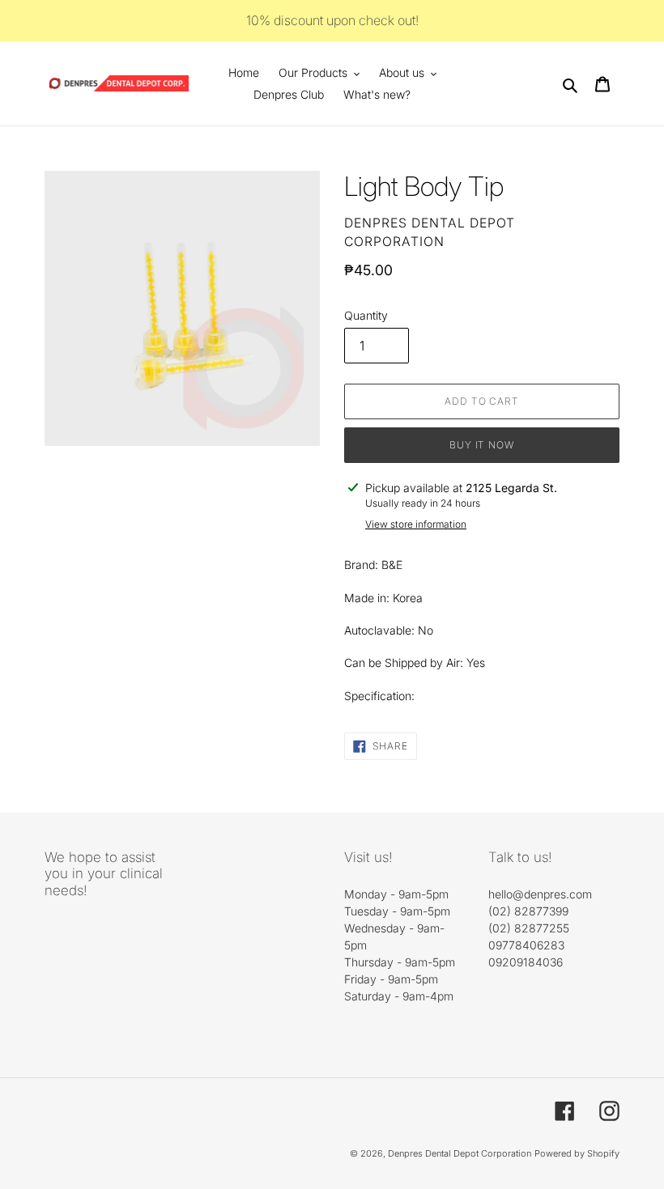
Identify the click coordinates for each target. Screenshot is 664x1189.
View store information (415, 524)
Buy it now (482, 445)
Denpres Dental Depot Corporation (459, 1153)
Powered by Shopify (576, 1153)
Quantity (366, 315)
